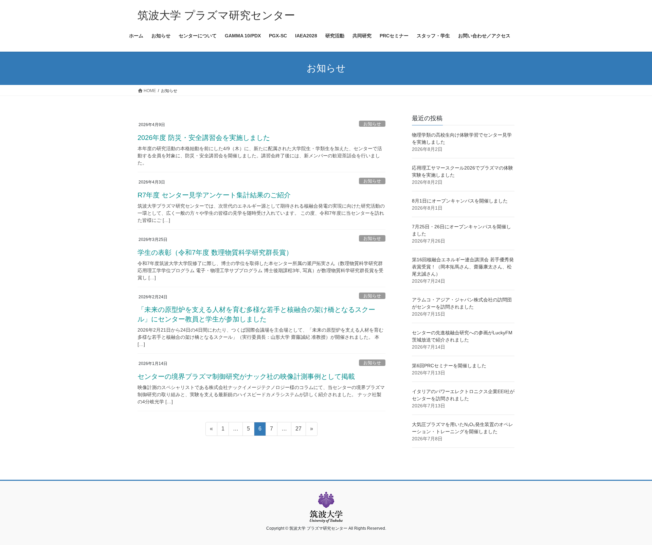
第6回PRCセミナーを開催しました (449, 365)
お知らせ (372, 123)
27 (298, 430)
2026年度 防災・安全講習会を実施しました (204, 137)
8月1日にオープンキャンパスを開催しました (460, 201)
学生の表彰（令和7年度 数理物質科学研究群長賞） (215, 252)
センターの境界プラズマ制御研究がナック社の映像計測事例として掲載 (246, 376)
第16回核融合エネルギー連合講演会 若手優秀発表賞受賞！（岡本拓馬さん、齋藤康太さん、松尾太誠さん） (463, 267)
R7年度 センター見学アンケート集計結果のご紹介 (214, 195)
